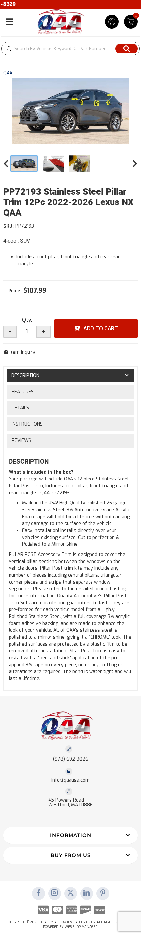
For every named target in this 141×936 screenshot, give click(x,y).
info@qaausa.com (70, 780)
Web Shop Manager (81, 927)
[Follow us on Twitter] (70, 893)
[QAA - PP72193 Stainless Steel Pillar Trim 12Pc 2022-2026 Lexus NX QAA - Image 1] (24, 163)
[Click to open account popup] (112, 22)
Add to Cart (100, 328)
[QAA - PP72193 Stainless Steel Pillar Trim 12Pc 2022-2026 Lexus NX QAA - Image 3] (79, 163)
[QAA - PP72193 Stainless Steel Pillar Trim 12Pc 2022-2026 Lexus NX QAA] (70, 111)
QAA (7, 73)
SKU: (8, 226)
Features (23, 392)
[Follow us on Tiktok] (86, 893)
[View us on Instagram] (54, 893)
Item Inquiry (22, 352)
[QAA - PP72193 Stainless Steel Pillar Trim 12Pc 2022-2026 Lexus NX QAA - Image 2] (53, 163)
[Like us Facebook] (38, 893)
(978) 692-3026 (70, 759)
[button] (70, 48)
